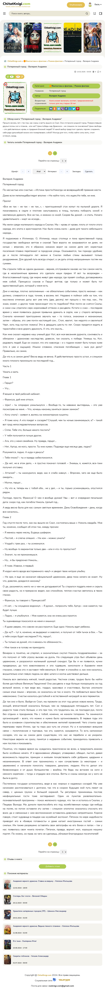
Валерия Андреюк (57, 95)
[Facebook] (66, 108)
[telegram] (58, 108)
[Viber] (62, 108)
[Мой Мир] (70, 108)
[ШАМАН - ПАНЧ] (13, 38)
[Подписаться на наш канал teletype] (63, 980)
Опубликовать (76, 5)
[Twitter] (73, 108)
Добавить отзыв (53, 866)
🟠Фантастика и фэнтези (34, 61)
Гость (97, 4)
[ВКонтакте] (50, 108)
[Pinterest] (77, 108)
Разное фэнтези (55, 61)
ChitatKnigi (16, 4)
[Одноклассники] (54, 108)
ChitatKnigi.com (14, 61)
